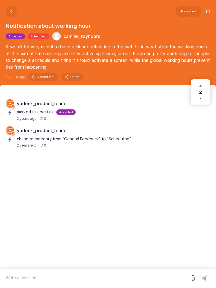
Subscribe (45, 77)
